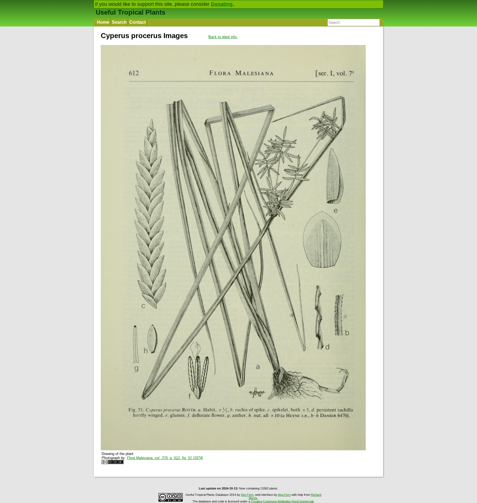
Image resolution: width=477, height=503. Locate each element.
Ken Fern (247, 494)
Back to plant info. (223, 37)
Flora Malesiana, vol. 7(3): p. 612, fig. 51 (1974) (165, 458)
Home (103, 22)
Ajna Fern (284, 494)
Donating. (222, 4)
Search (119, 22)
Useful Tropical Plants (130, 12)
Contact (137, 22)
